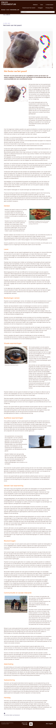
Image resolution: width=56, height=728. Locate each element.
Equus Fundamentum (8, 3)
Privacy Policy (49, 7)
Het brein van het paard (12, 25)
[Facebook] (31, 724)
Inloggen (40, 7)
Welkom (35, 4)
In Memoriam (49, 4)
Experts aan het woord (28, 7)
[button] (28, 714)
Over (41, 4)
